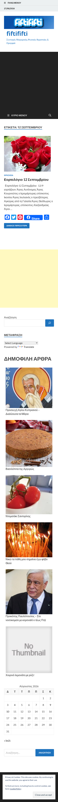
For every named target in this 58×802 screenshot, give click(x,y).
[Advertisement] (29, 81)
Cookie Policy (15, 789)
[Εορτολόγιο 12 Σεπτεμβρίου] (29, 154)
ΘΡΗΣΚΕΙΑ (8, 175)
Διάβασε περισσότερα (15, 225)
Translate (29, 346)
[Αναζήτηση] (49, 323)
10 (7, 711)
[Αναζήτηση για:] (29, 752)
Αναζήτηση (10, 317)
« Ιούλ (7, 740)
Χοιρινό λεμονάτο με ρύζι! (20, 675)
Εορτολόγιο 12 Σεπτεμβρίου (26, 179)
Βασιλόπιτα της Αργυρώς (20, 468)
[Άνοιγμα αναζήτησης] (50, 115)
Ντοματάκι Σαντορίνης (18, 516)
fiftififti (17, 34)
